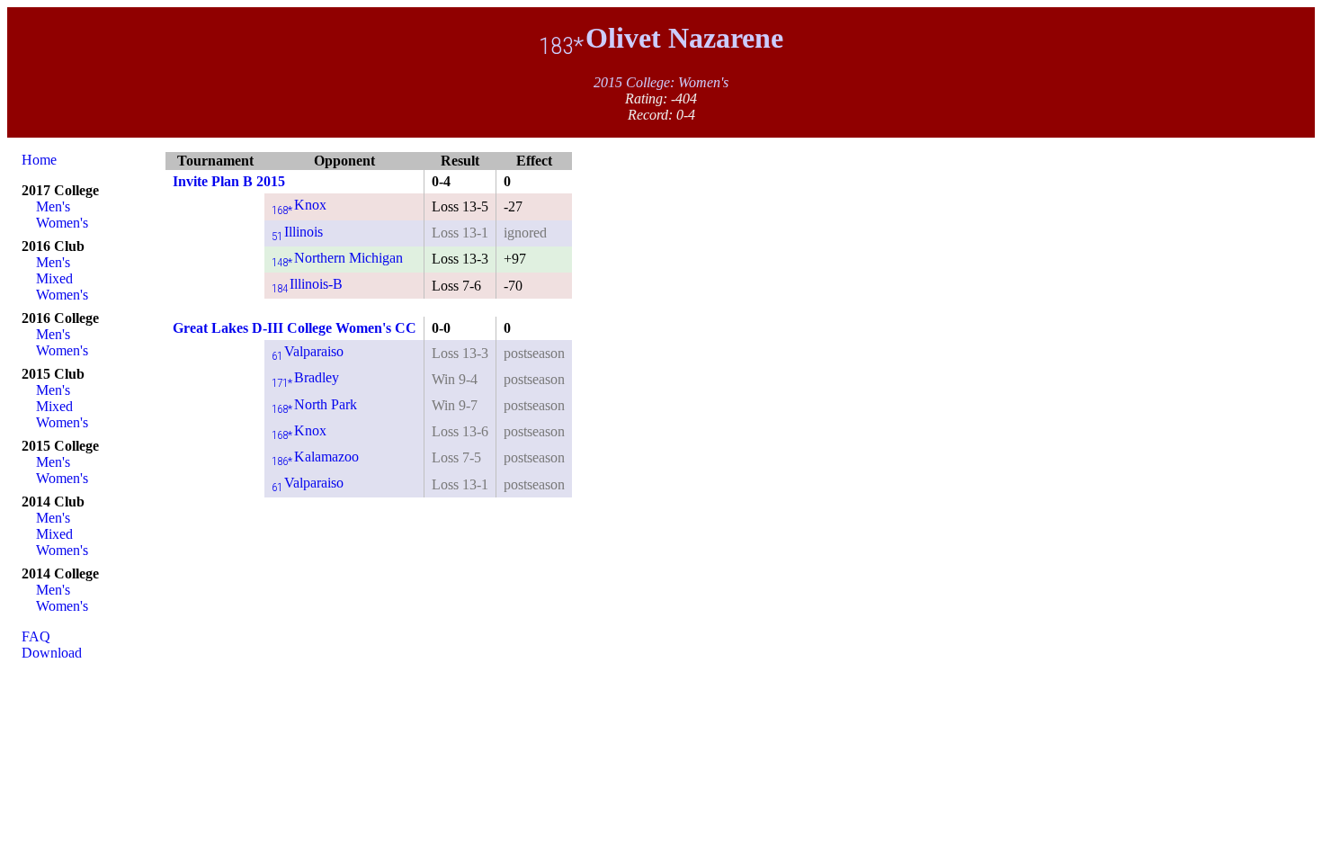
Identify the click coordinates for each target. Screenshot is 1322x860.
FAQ (36, 636)
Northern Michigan (337, 257)
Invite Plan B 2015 (229, 181)
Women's (62, 222)
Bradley (305, 377)
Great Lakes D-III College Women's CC (294, 328)
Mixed (54, 278)
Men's (53, 206)
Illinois (297, 231)
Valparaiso (308, 351)
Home (39, 159)
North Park (314, 404)
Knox (299, 204)
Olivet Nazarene (661, 38)
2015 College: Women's (661, 82)
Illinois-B (307, 283)
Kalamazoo (315, 456)
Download (52, 652)
